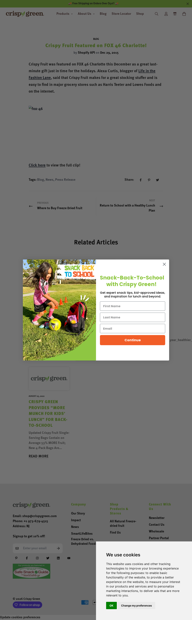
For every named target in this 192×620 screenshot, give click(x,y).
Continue (132, 340)
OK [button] (111, 605)
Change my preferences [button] (136, 605)
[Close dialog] (164, 264)
